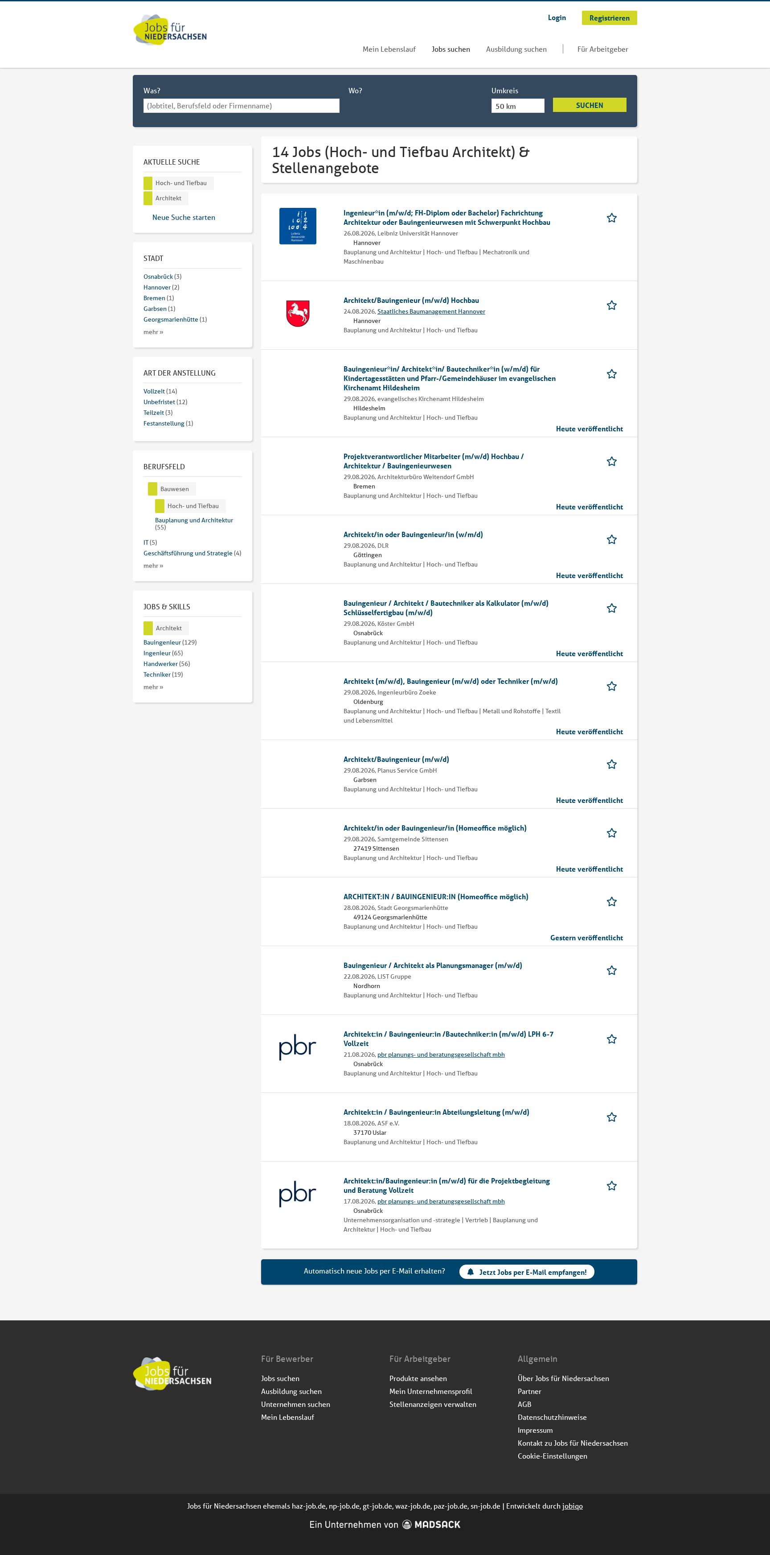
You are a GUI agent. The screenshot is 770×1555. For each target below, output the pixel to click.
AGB (525, 1404)
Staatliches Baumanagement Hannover (431, 311)
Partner (529, 1391)
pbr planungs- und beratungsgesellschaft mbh (441, 1054)
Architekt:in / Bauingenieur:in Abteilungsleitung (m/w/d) (436, 1112)
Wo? (355, 90)
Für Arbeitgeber (603, 49)
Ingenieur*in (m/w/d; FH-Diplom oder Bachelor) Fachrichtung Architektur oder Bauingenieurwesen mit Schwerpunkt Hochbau (447, 217)
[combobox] (241, 106)
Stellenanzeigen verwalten (432, 1404)
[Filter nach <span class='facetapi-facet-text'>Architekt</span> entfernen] (148, 198)
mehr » (153, 332)
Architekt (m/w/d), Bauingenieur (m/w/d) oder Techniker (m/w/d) (451, 681)
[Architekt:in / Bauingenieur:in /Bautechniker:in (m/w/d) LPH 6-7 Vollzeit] (297, 1046)
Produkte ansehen (418, 1378)
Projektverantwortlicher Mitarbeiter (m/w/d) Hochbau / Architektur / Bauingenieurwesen (434, 460)
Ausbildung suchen (516, 49)
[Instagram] (154, 1415)
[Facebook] (140, 1415)
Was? (151, 90)
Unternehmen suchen (295, 1404)
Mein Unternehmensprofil (430, 1391)
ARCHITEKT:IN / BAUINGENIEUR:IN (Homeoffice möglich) (436, 896)
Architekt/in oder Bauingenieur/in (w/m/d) (413, 534)
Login (557, 17)
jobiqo (572, 1505)
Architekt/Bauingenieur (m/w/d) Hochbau (411, 300)
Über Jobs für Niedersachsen (563, 1378)
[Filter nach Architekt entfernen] (148, 628)
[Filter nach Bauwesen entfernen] (153, 489)
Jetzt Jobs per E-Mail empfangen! (533, 1272)
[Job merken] (614, 217)
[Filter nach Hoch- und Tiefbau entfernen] (160, 506)
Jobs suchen (451, 49)
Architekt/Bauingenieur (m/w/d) (396, 759)
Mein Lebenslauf (389, 49)
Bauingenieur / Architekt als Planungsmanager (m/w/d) (433, 965)
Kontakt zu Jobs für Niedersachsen (573, 1442)
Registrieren (610, 17)
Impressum (535, 1430)
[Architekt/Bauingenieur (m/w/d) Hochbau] (297, 312)
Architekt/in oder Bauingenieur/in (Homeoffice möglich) (435, 827)
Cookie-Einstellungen (552, 1455)
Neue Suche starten (183, 217)
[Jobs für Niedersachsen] (170, 31)
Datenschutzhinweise (552, 1417)
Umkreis (504, 90)
